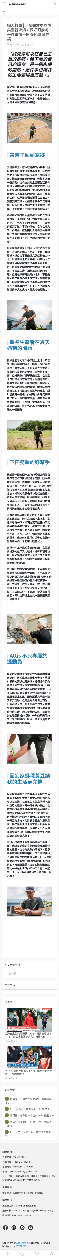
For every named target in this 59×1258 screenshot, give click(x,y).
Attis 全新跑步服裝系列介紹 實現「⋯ (29, 1109)
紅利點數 (28, 1192)
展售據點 (39, 1192)
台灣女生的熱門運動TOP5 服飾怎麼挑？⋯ (28, 1100)
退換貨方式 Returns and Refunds (19, 1205)
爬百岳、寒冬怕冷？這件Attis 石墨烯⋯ (30, 1115)
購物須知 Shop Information (16, 1215)
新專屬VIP (18, 1192)
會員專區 (6, 1192)
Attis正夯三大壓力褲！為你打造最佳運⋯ (28, 1134)
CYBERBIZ (21, 1246)
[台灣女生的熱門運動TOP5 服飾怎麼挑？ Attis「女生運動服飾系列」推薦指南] (29, 1020)
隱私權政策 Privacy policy (40, 1210)
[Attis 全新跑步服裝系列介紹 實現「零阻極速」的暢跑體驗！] (29, 1057)
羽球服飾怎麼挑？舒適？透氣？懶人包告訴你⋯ (29, 1124)
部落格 (13, 973)
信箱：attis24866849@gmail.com (19, 1171)
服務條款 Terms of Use (14, 1210)
